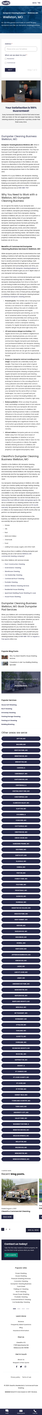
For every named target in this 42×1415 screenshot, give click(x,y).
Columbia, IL (21, 814)
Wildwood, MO (21, 1147)
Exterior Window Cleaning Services (17, 586)
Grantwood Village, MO (21, 908)
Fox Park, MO (21, 885)
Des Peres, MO (21, 849)
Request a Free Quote (21, 1363)
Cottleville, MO (21, 826)
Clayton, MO (21, 809)
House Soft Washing (9, 705)
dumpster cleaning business (26, 268)
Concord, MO (21, 820)
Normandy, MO (21, 1019)
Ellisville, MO (21, 861)
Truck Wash (21, 1286)
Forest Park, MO (21, 879)
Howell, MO (21, 943)
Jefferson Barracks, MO (21, 955)
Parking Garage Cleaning (10, 716)
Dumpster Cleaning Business (14, 13)
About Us (21, 1360)
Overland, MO (21, 1042)
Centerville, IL (21, 785)
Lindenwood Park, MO (21, 984)
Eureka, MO (21, 867)
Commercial (11, 63)
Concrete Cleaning (21, 1281)
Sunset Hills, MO (21, 1095)
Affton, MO (21, 739)
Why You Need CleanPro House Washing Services (21, 657)
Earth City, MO (21, 855)
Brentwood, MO (21, 756)
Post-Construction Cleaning (15, 564)
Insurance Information (21, 1331)
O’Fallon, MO (21, 1025)
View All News (33, 1230)
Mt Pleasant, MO (21, 1013)
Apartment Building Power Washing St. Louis (20, 593)
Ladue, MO (21, 966)
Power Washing (21, 1273)
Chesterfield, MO (21, 797)
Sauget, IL (21, 1066)
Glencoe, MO (21, 896)
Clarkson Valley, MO (21, 803)
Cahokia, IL (21, 768)
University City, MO (21, 1112)
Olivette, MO (21, 1036)
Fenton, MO (21, 873)
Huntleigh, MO (21, 949)
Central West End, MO (21, 791)
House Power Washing (13, 597)
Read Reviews (21, 682)
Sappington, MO (21, 1060)
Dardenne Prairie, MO (21, 844)
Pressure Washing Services (21, 1278)
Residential (10, 59)
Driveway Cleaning (8, 713)
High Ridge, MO (21, 937)
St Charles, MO (21, 1071)
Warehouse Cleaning (12, 571)
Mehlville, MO (21, 1007)
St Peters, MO (21, 1089)
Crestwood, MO (21, 832)
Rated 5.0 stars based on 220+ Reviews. (23, 1392)
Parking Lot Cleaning (9, 720)
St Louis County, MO (21, 1077)
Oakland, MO (21, 1031)
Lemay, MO (21, 978)
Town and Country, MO (21, 1101)
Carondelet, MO (21, 774)
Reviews (21, 1321)
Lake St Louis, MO (21, 972)
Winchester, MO (21, 1153)
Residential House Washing (14, 589)
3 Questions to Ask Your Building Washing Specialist (21, 663)
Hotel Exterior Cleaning (13, 568)
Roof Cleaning (6, 709)
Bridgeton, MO (21, 762)
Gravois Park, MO (21, 914)
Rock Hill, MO (21, 1054)
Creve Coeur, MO (21, 838)
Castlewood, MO (21, 779)
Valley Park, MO (21, 1118)
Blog (21, 1327)
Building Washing (7, 724)
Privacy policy (15, 1377)
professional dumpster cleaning (13, 297)
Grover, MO (21, 925)
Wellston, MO (21, 1142)
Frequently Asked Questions (21, 1324)
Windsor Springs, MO (21, 1159)
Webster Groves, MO (21, 1130)
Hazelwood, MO (21, 931)
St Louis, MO (21, 1083)
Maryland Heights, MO (21, 1001)
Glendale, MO (21, 902)
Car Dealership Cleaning (13, 575)
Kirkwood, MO (21, 961)
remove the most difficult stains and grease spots (19, 500)
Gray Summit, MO (21, 920)
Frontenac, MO (21, 890)
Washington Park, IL (21, 1124)
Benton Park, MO (21, 750)
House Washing (21, 1276)
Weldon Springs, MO (21, 1136)
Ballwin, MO (21, 744)
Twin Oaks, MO (21, 1106)
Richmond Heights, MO (21, 1048)
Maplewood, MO (21, 996)
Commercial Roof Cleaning (14, 579)
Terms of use (26, 1377)
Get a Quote (11, 1255)
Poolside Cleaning (11, 582)
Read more (7, 1217)
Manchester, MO (21, 990)
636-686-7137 (24, 188)
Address (8, 44)
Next (10, 70)
